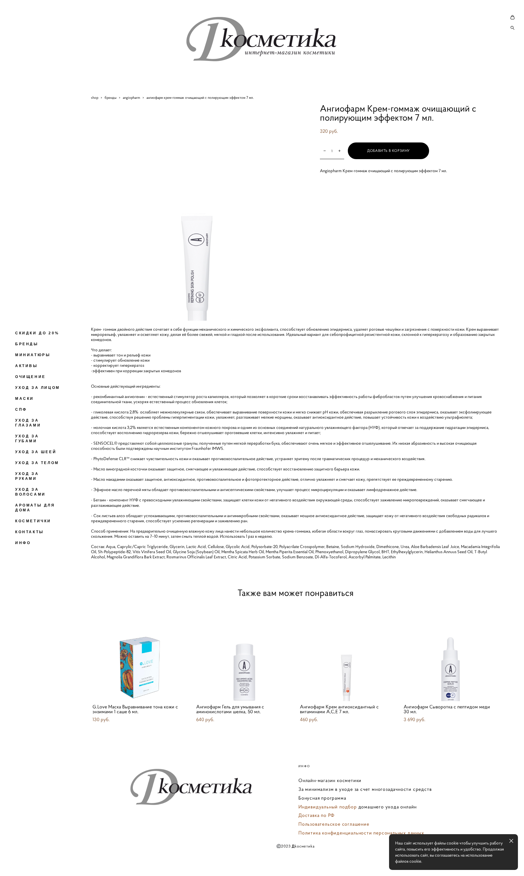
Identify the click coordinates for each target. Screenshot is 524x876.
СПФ (21, 409)
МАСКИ (24, 398)
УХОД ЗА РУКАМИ (27, 476)
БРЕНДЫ (27, 344)
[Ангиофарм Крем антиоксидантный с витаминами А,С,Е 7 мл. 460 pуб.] (347, 652)
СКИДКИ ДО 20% (37, 333)
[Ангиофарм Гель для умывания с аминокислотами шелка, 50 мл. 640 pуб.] (243, 652)
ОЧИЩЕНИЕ (30, 377)
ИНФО (23, 543)
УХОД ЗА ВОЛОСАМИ (30, 492)
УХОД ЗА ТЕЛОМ (37, 463)
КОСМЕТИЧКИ (33, 521)
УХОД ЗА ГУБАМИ (27, 438)
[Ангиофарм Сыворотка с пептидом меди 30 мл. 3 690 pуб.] (451, 652)
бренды (110, 97)
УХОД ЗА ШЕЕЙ (35, 452)
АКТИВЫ (26, 366)
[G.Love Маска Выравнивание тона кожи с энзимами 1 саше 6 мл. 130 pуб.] (140, 652)
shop (94, 97)
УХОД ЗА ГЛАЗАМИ (28, 422)
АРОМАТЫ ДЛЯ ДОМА (35, 507)
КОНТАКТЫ (29, 532)
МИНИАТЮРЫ (32, 355)
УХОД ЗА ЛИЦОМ (37, 388)
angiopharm (131, 97)
